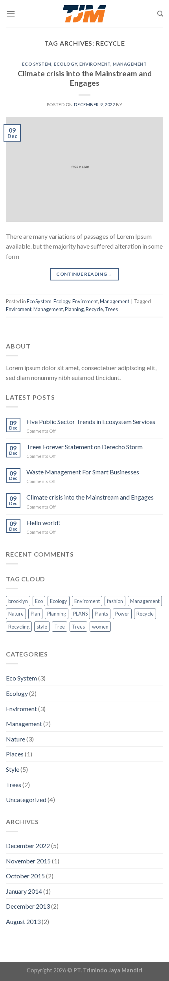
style (42, 626)
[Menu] (10, 13)
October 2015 (25, 876)
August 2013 (23, 921)
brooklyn (18, 601)
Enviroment (94, 63)
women (100, 626)
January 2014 (24, 891)
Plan (35, 613)
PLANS (80, 613)
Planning (74, 309)
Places (15, 754)
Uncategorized (26, 799)
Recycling (18, 626)
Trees (111, 309)
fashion (115, 601)
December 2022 (28, 845)
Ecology (65, 63)
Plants (101, 613)
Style (12, 769)
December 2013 (28, 906)
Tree (59, 626)
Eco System (36, 63)
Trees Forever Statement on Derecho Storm (84, 446)
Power (122, 613)
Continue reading (84, 274)
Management (130, 63)
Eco (39, 601)
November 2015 (28, 861)
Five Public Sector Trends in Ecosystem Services (90, 421)
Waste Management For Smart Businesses (82, 472)
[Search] (160, 13)
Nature (16, 613)
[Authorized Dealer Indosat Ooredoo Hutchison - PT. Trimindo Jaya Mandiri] (85, 13)
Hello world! (43, 522)
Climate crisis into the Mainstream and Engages (85, 78)
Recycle (94, 309)
